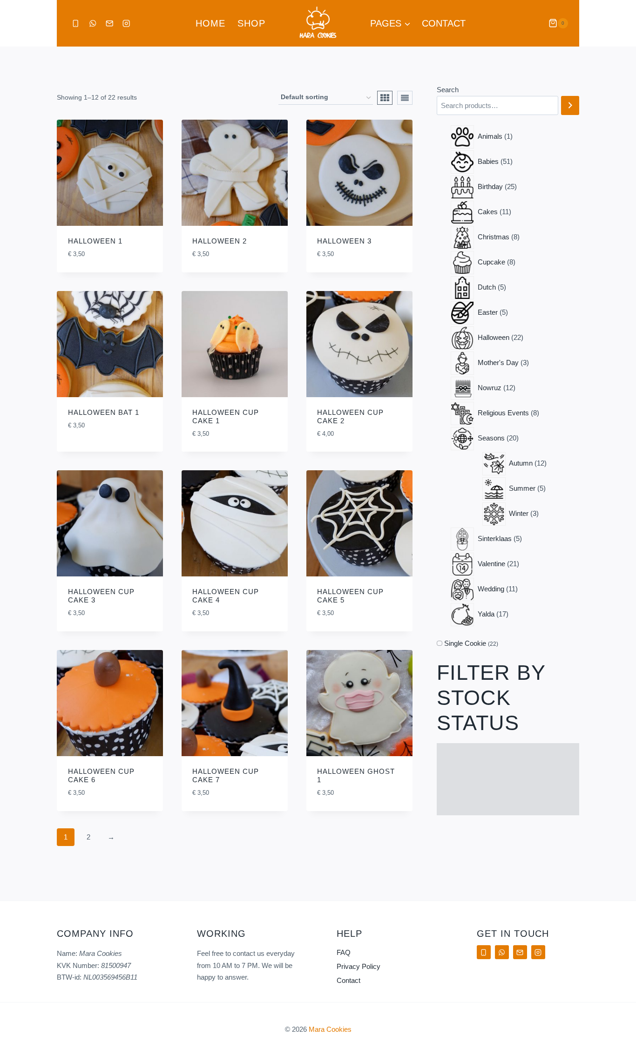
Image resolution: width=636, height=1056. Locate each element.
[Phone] (75, 23)
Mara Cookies (330, 1029)
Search (448, 90)
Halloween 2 (219, 241)
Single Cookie (465, 643)
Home (210, 23)
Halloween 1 (95, 241)
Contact (444, 23)
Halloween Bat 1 (103, 412)
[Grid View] (384, 98)
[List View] (405, 98)
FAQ (344, 952)
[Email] (109, 23)
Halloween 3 (344, 241)
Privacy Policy (358, 966)
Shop (251, 23)
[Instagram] (126, 23)
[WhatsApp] (92, 23)
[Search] (570, 105)
